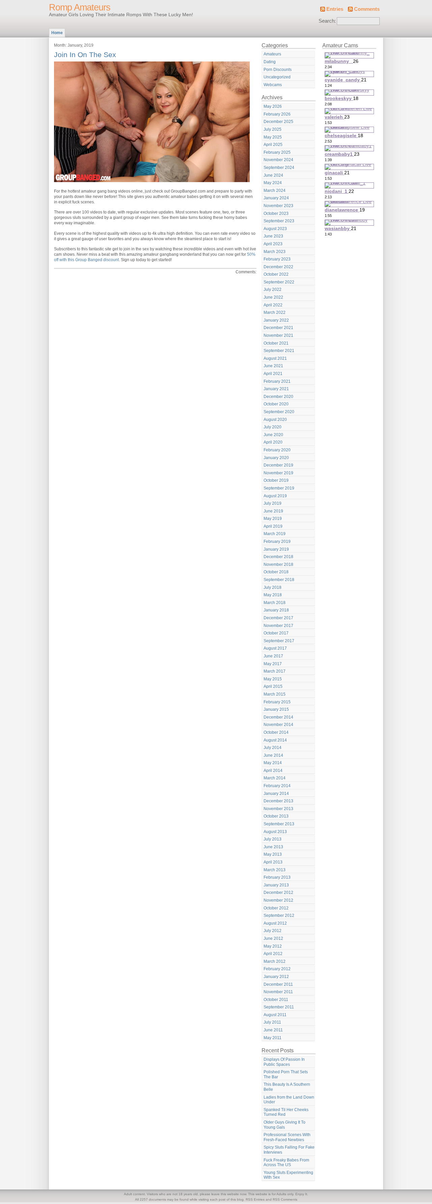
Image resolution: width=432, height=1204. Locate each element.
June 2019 (273, 511)
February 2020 (277, 450)
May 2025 (273, 137)
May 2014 (273, 762)
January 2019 (276, 549)
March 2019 (275, 533)
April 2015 (273, 686)
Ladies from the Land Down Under (289, 1100)
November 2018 (278, 564)
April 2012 (273, 953)
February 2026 (277, 114)
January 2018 (276, 610)
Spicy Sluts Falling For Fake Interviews (289, 1150)
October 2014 (276, 732)
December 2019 (278, 465)
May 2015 (273, 679)
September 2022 (279, 282)
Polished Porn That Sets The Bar (286, 1074)
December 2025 (278, 121)
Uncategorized (277, 77)
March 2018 (275, 602)
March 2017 (275, 671)
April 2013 (273, 862)
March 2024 (275, 190)
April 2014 (273, 770)
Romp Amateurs (79, 7)
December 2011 (278, 984)
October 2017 (276, 633)
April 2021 (273, 373)
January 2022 (276, 320)
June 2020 (273, 434)
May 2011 (272, 1037)
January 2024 (276, 198)
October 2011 (276, 999)
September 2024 (279, 167)
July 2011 (272, 1022)
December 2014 (278, 717)
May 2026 (273, 106)
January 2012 (276, 976)
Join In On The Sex (85, 54)
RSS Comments (285, 1199)
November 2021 (278, 335)
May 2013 (273, 854)
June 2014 (273, 755)
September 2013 (279, 824)
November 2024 (278, 159)
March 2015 (275, 694)
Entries (334, 9)
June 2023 (273, 236)
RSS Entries (255, 1199)
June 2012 (273, 938)
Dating (270, 61)
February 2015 (277, 702)
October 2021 (276, 343)
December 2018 (278, 556)
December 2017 (278, 618)
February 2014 (277, 785)
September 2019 (279, 488)
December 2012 (278, 892)
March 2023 (275, 251)
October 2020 (276, 404)
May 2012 (273, 946)
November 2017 (278, 625)
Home (57, 32)
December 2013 (278, 801)
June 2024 (273, 175)
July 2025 (272, 129)
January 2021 (276, 388)
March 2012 (275, 961)
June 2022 (273, 297)
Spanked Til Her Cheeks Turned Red (286, 1112)
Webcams (273, 84)
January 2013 (276, 885)
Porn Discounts (278, 69)
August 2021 (275, 358)
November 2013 (278, 808)
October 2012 (276, 908)
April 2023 (273, 244)
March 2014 (275, 778)
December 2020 (278, 396)
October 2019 (276, 480)
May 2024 (273, 182)
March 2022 (275, 312)
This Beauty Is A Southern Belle (287, 1087)
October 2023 (276, 213)
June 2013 (273, 847)
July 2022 (272, 289)
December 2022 (278, 267)
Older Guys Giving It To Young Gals (284, 1125)
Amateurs (272, 54)
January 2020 (276, 457)
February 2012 (277, 969)
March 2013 (275, 870)
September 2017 (279, 640)
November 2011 (278, 991)
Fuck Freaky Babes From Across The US (286, 1163)
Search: (327, 21)
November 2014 (278, 724)
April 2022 (273, 305)
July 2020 (272, 427)
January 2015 (276, 709)
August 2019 (275, 496)
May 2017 (273, 663)
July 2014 (272, 747)
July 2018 (272, 587)
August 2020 (275, 419)
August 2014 (275, 740)
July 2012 (272, 930)
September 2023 (279, 221)
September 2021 (279, 350)
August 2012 (275, 923)
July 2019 (272, 503)
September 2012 (279, 915)
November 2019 (278, 473)
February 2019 (277, 541)
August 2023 (275, 228)
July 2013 (272, 839)
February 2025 (277, 152)
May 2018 (273, 595)
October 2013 (276, 816)
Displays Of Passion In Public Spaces (284, 1062)
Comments (367, 9)
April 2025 (273, 144)
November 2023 (278, 205)
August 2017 (275, 648)
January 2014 (276, 793)
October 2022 (276, 274)
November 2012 (278, 900)
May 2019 (273, 518)
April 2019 (273, 526)
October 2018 (276, 572)
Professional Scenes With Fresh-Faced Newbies (287, 1137)
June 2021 (273, 365)
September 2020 (279, 411)
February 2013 (277, 877)
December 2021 (278, 327)
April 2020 (273, 442)
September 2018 (279, 579)
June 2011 (273, 1030)
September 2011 (279, 1007)
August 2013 (275, 831)
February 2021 (277, 381)
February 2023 (277, 259)
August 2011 (275, 1014)
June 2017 (273, 656)
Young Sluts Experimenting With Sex (288, 1175)
